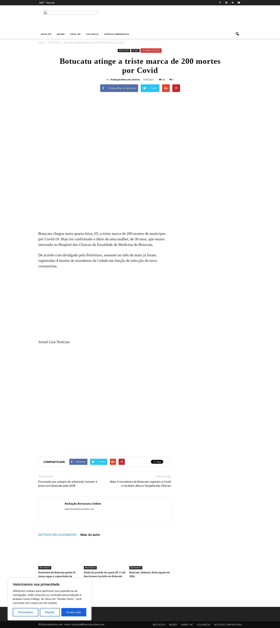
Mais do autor (90, 535)
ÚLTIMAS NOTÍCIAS (151, 50)
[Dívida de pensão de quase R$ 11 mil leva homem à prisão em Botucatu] (104, 555)
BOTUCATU (46, 34)
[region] (49, 599)
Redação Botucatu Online (125, 79)
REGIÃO (61, 34)
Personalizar (25, 612)
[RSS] (232, 2)
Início (41, 42)
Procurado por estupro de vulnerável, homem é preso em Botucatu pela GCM (67, 483)
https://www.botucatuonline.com (79, 509)
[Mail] (226, 2)
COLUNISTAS (92, 34)
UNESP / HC (75, 34)
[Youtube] (239, 2)
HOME (135, 50)
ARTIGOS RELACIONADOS (57, 535)
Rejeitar (49, 612)
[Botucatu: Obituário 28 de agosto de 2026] (150, 555)
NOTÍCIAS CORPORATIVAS (116, 34)
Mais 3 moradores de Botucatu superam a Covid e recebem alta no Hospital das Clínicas (140, 483)
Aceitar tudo (73, 612)
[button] (237, 34)
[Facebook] (220, 2)
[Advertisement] (104, 202)
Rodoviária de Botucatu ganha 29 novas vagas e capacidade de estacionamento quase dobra (56, 576)
